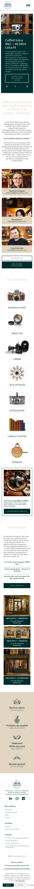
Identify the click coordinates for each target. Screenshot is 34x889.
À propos (8, 830)
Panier (7, 819)
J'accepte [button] (8, 885)
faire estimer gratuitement (17, 269)
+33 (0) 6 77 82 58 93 (11, 847)
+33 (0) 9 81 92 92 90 (11, 844)
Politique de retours (11, 816)
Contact (7, 821)
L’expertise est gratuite (17, 515)
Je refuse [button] (20, 885)
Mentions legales (17, 866)
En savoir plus (15, 84)
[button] (6, 90)
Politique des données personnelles (17, 869)
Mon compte (9, 813)
